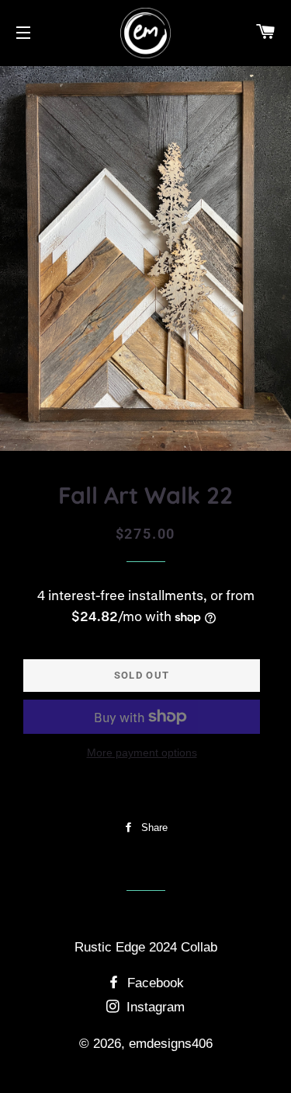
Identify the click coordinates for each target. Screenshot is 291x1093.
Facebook (153, 983)
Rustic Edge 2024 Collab (145, 947)
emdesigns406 (171, 1043)
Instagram (154, 1007)
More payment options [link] (142, 752)
